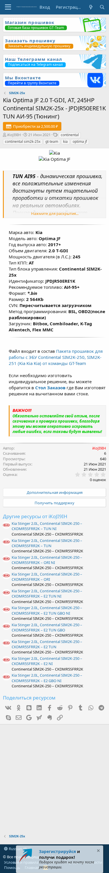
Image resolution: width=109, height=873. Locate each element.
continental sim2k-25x (22, 141)
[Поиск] (102, 7)
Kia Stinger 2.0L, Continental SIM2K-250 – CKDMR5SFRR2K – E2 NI (47, 661)
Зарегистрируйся (57, 851)
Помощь (12, 867)
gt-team (51, 141)
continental (70, 134)
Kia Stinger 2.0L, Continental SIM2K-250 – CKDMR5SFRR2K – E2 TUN (47, 644)
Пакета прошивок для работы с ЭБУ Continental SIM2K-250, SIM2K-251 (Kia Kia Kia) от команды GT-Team (56, 357)
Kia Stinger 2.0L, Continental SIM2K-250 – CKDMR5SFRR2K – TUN (47, 543)
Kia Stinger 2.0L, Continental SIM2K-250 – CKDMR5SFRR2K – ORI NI (47, 560)
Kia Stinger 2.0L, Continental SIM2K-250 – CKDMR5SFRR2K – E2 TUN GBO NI (47, 610)
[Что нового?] (90, 7)
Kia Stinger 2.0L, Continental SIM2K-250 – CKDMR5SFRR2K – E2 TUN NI (47, 593)
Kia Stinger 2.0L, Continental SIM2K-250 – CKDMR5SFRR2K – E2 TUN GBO (47, 627)
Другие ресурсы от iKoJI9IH (35, 516)
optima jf (80, 141)
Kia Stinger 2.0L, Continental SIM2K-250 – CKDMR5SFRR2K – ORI (47, 576)
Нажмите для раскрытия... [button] (54, 213)
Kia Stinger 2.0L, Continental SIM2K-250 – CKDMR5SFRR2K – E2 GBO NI (47, 678)
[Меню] (8, 7)
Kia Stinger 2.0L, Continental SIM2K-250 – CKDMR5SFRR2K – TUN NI (47, 526)
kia (65, 141)
